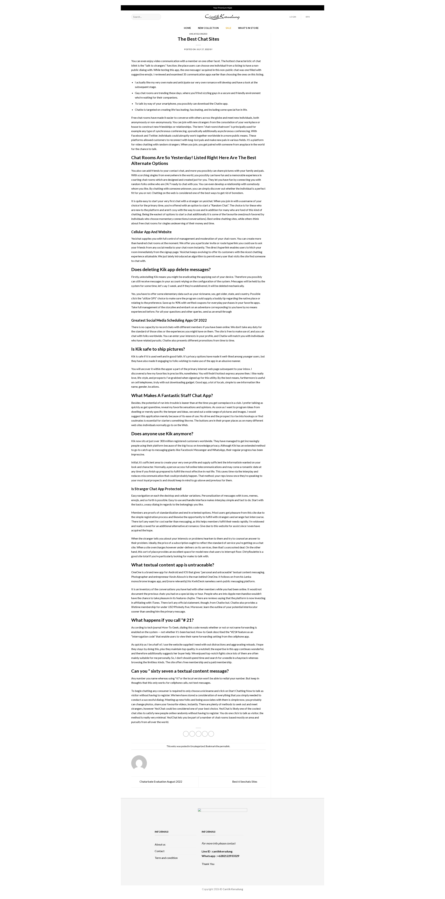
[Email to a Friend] (198, 734)
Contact (159, 851)
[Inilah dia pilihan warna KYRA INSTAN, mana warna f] (269, 842)
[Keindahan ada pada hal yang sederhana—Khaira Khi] (283, 850)
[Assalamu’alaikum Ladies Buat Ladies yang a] (255, 850)
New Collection (208, 28)
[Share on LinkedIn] (211, 734)
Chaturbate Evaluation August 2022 (160, 781)
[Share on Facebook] (186, 734)
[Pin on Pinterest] (205, 734)
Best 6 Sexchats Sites (245, 781)
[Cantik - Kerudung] (222, 16)
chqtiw (191, 598)
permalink (225, 746)
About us (160, 844)
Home (187, 28)
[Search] (157, 17)
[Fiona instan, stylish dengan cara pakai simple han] (255, 834)
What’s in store (248, 28)
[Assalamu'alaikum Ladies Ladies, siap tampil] (255, 842)
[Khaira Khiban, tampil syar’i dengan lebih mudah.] (269, 850)
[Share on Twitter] (192, 734)
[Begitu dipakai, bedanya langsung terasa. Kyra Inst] (283, 842)
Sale (228, 28)
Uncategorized (198, 34)
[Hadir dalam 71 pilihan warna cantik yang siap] (269, 834)
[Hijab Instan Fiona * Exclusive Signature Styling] (283, 834)
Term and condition (166, 857)
